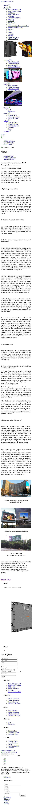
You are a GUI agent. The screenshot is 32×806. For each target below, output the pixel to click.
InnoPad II (11, 21)
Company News (12, 115)
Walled (10, 32)
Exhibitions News (13, 118)
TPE (9, 31)
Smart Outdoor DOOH (14, 11)
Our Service (11, 111)
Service (6, 108)
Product (6, 8)
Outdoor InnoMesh (13, 37)
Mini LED (11, 34)
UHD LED (11, 16)
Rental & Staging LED (14, 9)
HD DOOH (11, 13)
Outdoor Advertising (13, 63)
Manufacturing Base (13, 126)
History (10, 129)
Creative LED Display (14, 67)
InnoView (10, 29)
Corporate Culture (13, 124)
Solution (6, 60)
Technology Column (13, 117)
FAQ (9, 109)
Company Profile (12, 122)
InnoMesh (11, 35)
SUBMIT (23, 795)
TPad (9, 24)
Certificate (11, 127)
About (6, 121)
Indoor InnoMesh (13, 39)
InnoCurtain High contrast (15, 27)
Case (5, 84)
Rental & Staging (13, 65)
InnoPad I (10, 22)
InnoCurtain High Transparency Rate (18, 26)
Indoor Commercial (13, 14)
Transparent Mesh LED (14, 17)
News (6, 113)
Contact (6, 131)
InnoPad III (11, 19)
